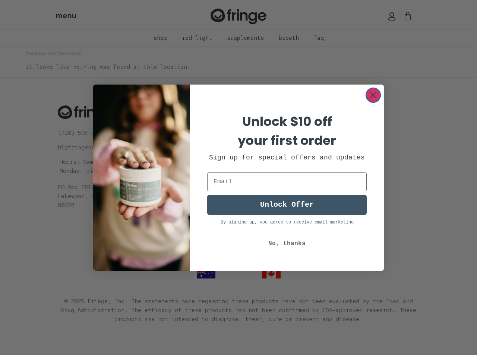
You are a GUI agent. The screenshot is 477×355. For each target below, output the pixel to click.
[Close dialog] (373, 95)
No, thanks (287, 243)
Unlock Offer (287, 204)
